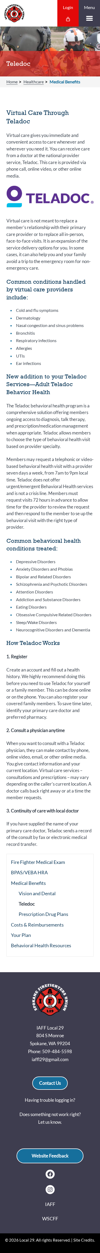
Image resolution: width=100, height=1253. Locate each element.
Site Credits (83, 1240)
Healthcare (33, 81)
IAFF (50, 1204)
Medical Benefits (65, 81)
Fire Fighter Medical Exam (38, 862)
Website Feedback (50, 1156)
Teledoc (27, 904)
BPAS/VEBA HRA (29, 872)
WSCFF (50, 1218)
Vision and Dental (37, 893)
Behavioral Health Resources (41, 945)
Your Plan (21, 935)
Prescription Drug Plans (43, 914)
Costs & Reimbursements (37, 925)
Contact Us (50, 1083)
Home (12, 81)
